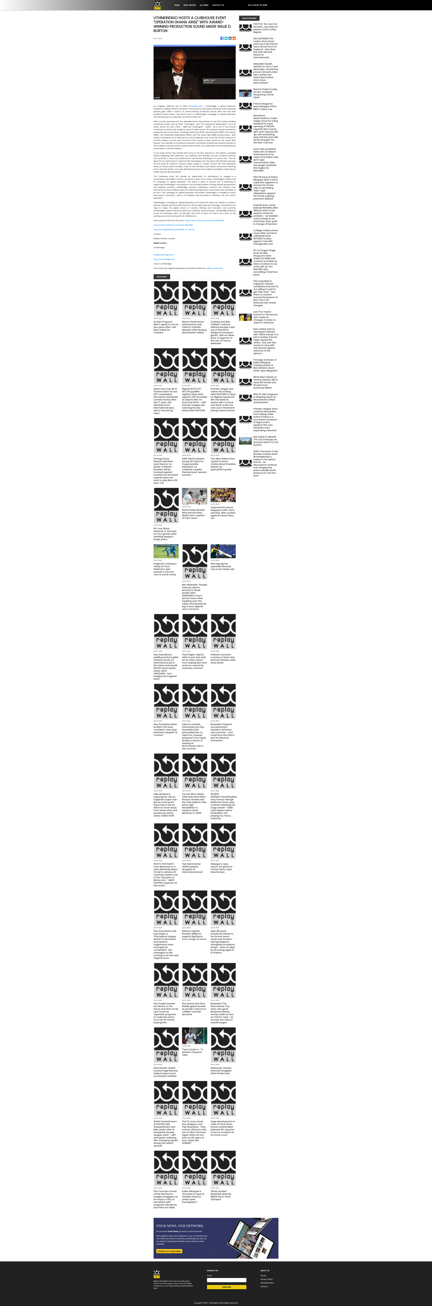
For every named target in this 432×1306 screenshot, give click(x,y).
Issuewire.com (195, 106)
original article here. (214, 268)
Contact (264, 1286)
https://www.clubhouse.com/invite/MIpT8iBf (204, 220)
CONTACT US (218, 5)
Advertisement (267, 1283)
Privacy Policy (266, 1279)
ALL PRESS (204, 5)
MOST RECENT (189, 5)
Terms (263, 1275)
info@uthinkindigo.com (164, 254)
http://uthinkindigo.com (164, 259)
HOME (177, 5)
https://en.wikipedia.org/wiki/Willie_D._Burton (174, 229)
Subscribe (226, 1287)
